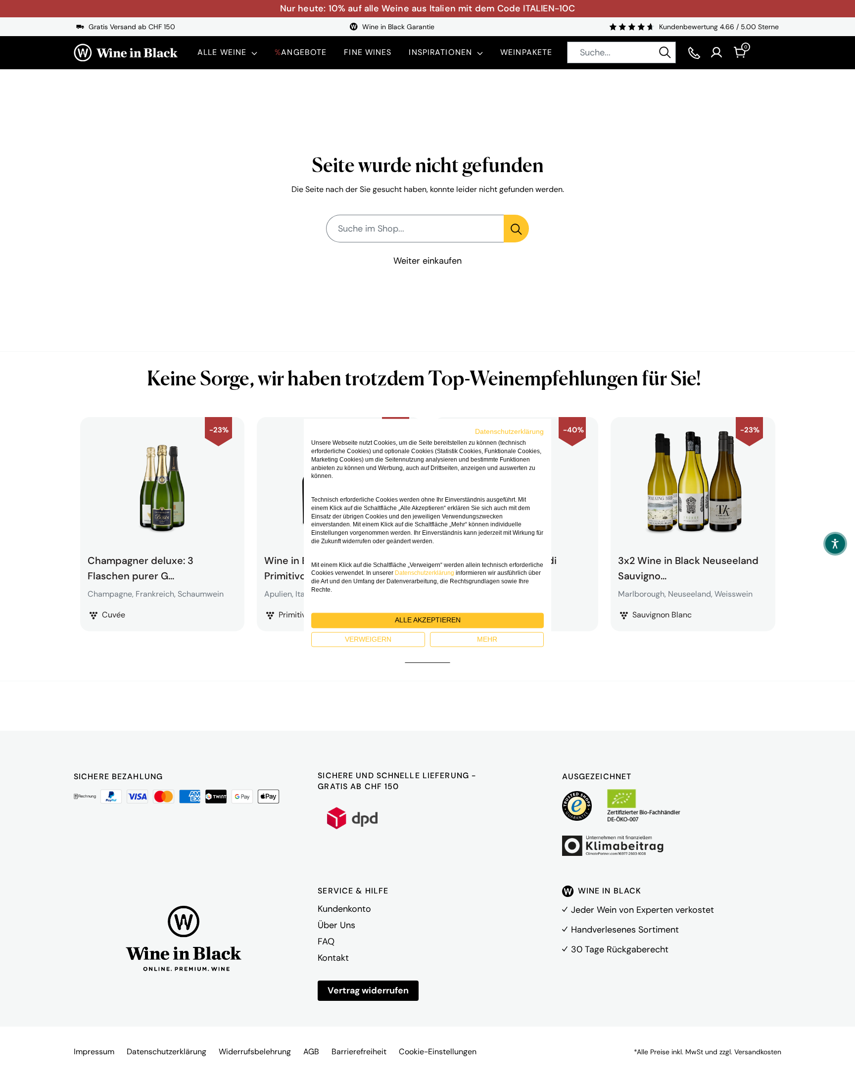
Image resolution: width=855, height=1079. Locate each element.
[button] (835, 544)
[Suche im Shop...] (516, 228)
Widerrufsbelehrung (255, 1051)
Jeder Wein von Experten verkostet (642, 910)
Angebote (301, 52)
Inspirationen (440, 52)
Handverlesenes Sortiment (625, 930)
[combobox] (621, 52)
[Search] (665, 52)
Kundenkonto (344, 909)
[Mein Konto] (716, 52)
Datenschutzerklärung (166, 1051)
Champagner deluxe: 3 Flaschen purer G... (140, 567)
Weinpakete (526, 52)
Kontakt (333, 958)
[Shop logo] (126, 52)
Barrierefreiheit (359, 1051)
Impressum (94, 1051)
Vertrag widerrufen (368, 990)
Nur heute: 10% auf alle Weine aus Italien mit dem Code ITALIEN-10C (427, 8)
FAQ (326, 941)
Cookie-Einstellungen (437, 1051)
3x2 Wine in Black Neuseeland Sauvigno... (688, 567)
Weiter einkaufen (427, 261)
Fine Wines (367, 52)
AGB (311, 1051)
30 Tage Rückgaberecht (619, 949)
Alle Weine (221, 52)
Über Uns (336, 925)
